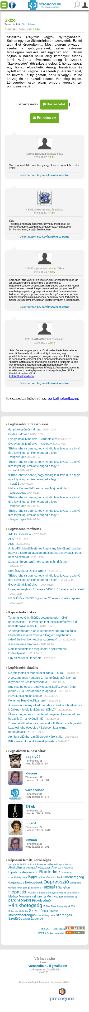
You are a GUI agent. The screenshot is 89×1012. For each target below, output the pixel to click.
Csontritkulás (53, 877)
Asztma (68, 867)
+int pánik (13, 864)
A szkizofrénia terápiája (23, 644)
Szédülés (15, 918)
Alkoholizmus (17, 867)
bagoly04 (32, 757)
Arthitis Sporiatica (19, 534)
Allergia (30, 867)
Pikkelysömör (42, 900)
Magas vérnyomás (69, 892)
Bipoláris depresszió (23, 872)
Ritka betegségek (60, 906)
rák (73, 906)
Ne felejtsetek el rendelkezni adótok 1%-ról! (36, 673)
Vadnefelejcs (49, 439)
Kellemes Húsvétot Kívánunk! (27, 700)
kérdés (12, 434)
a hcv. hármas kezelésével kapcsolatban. (50, 864)
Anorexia (57, 867)
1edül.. (23, 864)
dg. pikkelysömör (19, 429)
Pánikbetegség (25, 905)
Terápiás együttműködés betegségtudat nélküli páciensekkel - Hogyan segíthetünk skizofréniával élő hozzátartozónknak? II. (42, 622)
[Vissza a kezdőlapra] (44, 5)
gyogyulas (40, 268)
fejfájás (12, 887)
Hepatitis (17, 891)
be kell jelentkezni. (63, 398)
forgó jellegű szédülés (29, 887)
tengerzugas (18, 457)
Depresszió (56, 882)
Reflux (46, 906)
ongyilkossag (70, 897)
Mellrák (13, 896)
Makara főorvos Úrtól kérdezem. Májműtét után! (38, 488)
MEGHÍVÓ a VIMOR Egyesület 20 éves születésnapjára (44, 598)
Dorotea (40, 209)
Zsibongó (37, 918)
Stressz (53, 911)
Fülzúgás (49, 887)
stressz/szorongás (22, 915)
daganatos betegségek (25, 882)
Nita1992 (40, 153)
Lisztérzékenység (48, 892)
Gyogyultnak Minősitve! (23, 439)
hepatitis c (32, 892)
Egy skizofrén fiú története (25, 658)
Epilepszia (75, 882)
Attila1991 (11, 29)
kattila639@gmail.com (21, 376)
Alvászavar (43, 867)
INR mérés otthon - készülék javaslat (31, 741)
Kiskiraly (46, 443)
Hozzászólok (56, 104)
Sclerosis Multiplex (18, 911)
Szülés (26, 918)
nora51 (14, 470)
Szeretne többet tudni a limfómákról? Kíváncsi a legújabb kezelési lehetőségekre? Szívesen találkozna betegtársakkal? (45, 728)
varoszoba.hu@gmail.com (47, 966)
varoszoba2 (34, 790)
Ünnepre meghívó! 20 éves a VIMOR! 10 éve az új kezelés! (46, 589)
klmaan (37, 429)
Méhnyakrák (55, 896)
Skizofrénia (28, 24)
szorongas (64, 915)
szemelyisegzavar (46, 915)
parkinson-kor (19, 900)
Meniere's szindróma (32, 896)
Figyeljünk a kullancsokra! (25, 695)
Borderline (49, 871)
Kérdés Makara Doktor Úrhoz (27, 571)
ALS (11, 539)
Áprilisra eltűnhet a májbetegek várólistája (35, 736)
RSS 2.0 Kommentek (52, 933)
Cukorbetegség (72, 877)
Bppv (32, 876)
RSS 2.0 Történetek (53, 929)
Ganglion (64, 887)
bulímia (42, 877)
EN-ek (30, 806)
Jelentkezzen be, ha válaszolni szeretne (44, 175)
